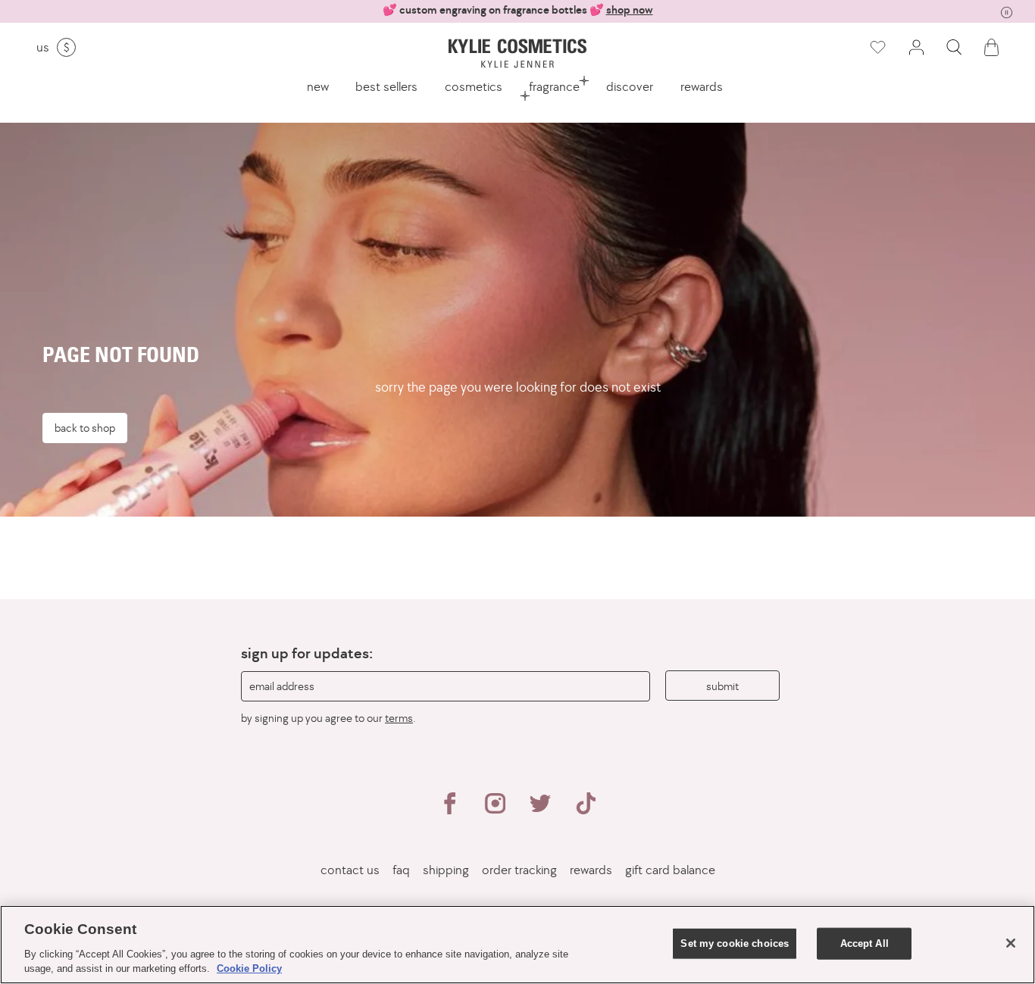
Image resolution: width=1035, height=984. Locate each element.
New (318, 86)
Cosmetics (473, 86)
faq (401, 870)
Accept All (864, 943)
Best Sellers (386, 86)
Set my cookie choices (734, 943)
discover (629, 86)
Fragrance (554, 86)
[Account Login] (916, 47)
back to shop (85, 427)
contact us (350, 870)
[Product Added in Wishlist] (877, 48)
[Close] (1010, 943)
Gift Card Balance (670, 870)
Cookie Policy (249, 968)
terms (399, 718)
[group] (517, 10)
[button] (954, 47)
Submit (722, 686)
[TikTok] (585, 809)
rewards (701, 86)
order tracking (519, 870)
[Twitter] (540, 809)
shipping (446, 870)
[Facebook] (449, 809)
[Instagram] (494, 809)
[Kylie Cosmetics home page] (517, 53)
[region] (517, 944)
